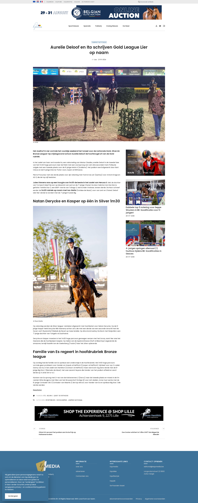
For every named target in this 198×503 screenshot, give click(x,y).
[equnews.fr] (41, 2)
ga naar (126, 26)
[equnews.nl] (38, 2)
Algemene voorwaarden (155, 499)
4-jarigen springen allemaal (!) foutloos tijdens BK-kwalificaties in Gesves (143, 251)
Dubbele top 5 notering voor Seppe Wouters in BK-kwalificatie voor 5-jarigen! (143, 210)
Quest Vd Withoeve (61, 396)
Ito (44, 396)
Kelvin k (49, 396)
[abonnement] (160, 26)
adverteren (80, 471)
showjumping (62, 400)
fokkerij (98, 26)
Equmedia (50, 2)
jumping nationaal (99, 43)
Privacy (139, 499)
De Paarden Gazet (88, 2)
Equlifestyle (68, 2)
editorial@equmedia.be (154, 466)
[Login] (156, 26)
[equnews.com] (34, 1)
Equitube (58, 2)
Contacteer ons (82, 476)
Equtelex (113, 471)
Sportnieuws (73, 26)
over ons (79, 467)
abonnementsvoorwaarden (121, 499)
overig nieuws (112, 26)
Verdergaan (13, 496)
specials (87, 26)
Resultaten (37, 390)
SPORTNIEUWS (50, 400)
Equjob (77, 2)
